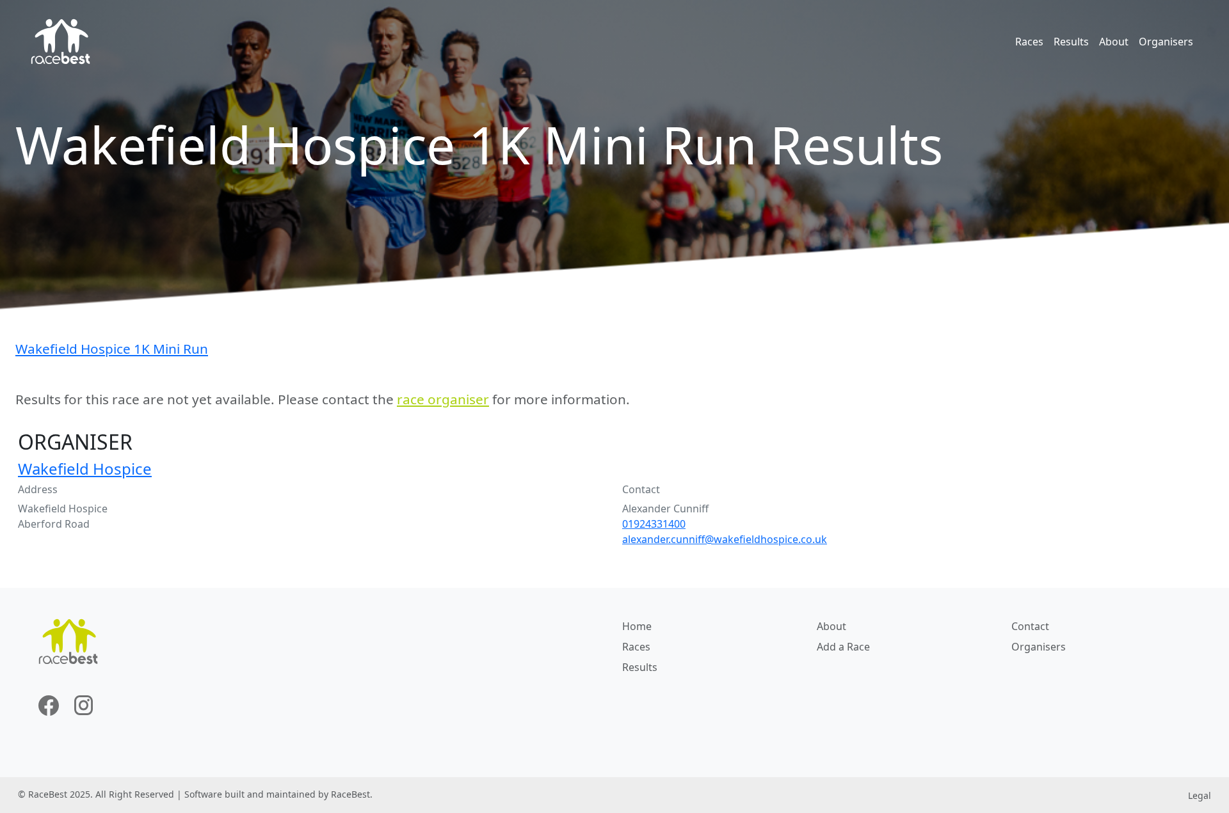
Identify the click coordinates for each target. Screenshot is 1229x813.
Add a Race (843, 647)
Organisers (1166, 42)
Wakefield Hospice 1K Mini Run (111, 349)
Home (637, 626)
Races (1029, 42)
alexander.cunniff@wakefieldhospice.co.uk (724, 539)
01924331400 (654, 524)
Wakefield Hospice (85, 468)
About (1114, 42)
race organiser (443, 399)
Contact (1030, 626)
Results (1071, 42)
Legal (1199, 795)
